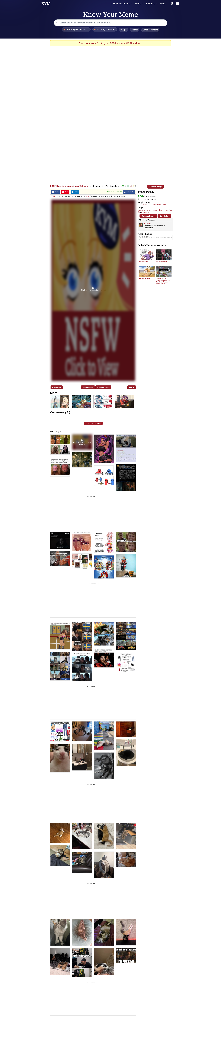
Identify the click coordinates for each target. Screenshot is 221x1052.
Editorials (151, 3)
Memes (134, 30)
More (163, 3)
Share (56, 192)
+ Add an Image (155, 187)
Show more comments (93, 423)
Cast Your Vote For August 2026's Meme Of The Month (110, 43)
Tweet (75, 192)
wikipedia (145, 212)
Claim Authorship (148, 216)
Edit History (164, 216)
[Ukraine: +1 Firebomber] (93, 290)
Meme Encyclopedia (120, 3)
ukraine (147, 210)
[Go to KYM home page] (45, 4)
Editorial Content (150, 30)
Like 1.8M (130, 192)
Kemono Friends (144, 278)
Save (66, 192)
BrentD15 (147, 224)
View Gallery (88, 387)
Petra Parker (143, 261)
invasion (154, 210)
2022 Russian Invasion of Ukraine (69, 186)
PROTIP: (54, 196)
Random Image (103, 387)
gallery (87, 196)
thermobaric (164, 210)
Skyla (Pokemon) (161, 261)
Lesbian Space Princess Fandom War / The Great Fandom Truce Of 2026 (163, 281)
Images (123, 30)
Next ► (132, 387)
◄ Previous (56, 387)
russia (140, 210)
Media (138, 3)
